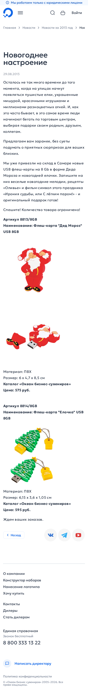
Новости (29, 28)
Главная (9, 28)
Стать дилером (16, 617)
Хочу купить (13, 593)
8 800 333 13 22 (22, 643)
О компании (14, 573)
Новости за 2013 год (57, 28)
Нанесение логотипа (21, 587)
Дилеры (10, 610)
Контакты (11, 604)
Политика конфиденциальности (27, 676)
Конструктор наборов (22, 580)
